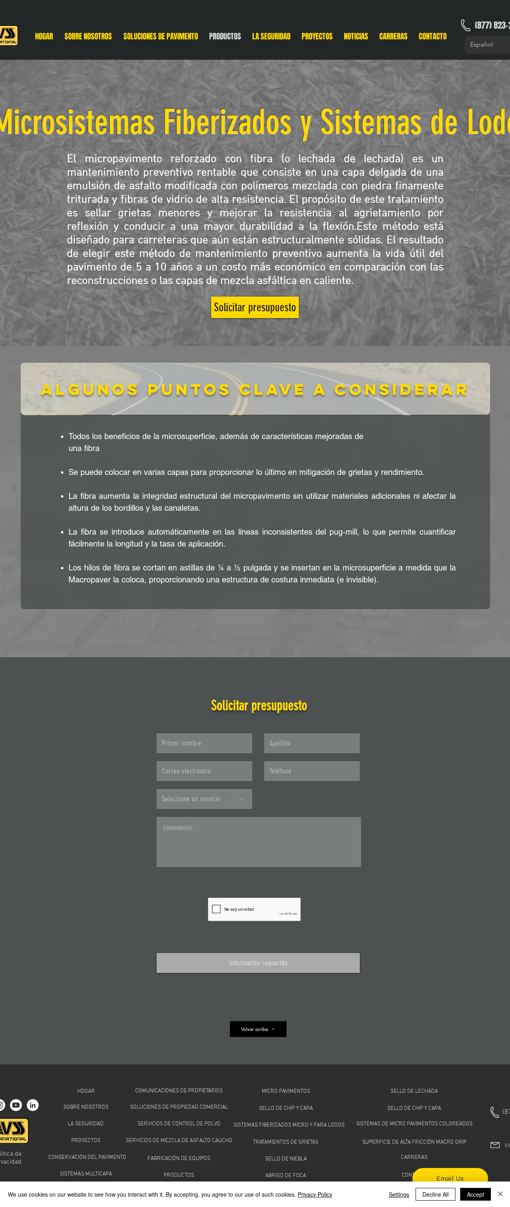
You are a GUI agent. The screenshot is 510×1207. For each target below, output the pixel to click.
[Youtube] (16, 1105)
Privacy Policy (315, 1194)
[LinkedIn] (33, 1105)
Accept (475, 1194)
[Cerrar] (500, 1194)
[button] (161, 36)
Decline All (435, 1194)
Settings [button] (399, 1194)
